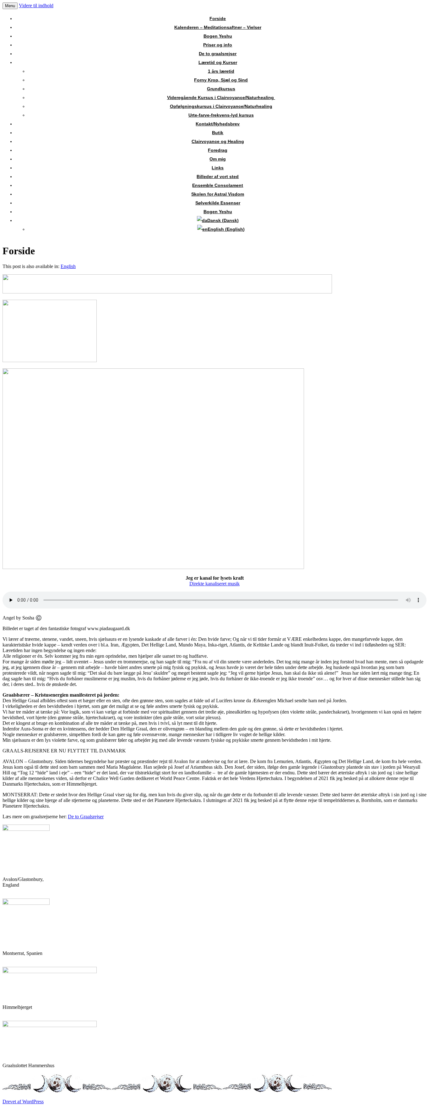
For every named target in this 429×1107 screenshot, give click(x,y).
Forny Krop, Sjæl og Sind (221, 79)
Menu (10, 5)
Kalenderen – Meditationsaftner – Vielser (217, 27)
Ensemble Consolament (217, 185)
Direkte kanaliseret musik (214, 583)
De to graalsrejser (217, 53)
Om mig (217, 158)
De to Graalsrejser (86, 816)
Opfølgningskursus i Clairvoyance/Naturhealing (221, 106)
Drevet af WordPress (23, 1101)
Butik (217, 132)
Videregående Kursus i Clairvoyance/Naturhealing (221, 97)
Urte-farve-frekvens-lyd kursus (221, 115)
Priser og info (217, 44)
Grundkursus (221, 88)
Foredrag (217, 150)
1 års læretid (221, 71)
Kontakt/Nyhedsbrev (218, 123)
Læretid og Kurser (217, 62)
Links (218, 167)
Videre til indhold (36, 5)
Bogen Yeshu (218, 36)
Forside (217, 18)
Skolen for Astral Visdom (217, 194)
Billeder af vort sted (218, 176)
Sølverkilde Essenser (217, 202)
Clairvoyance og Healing (218, 141)
